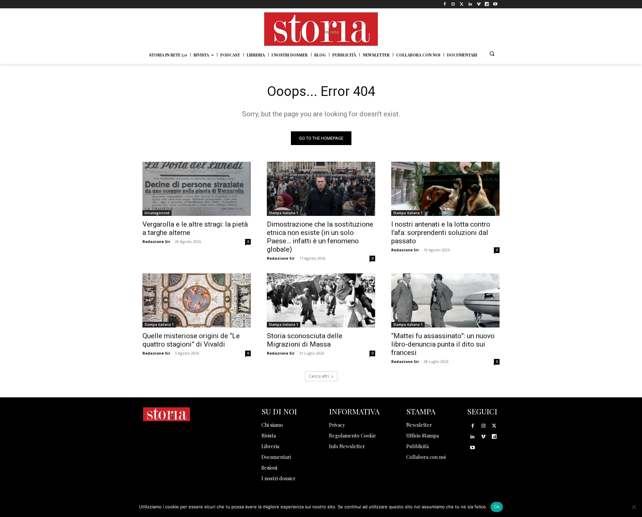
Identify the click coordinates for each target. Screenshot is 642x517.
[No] (633, 507)
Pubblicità (417, 446)
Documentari (276, 457)
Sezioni (269, 467)
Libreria (270, 446)
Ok (497, 506)
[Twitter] (461, 4)
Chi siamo (272, 424)
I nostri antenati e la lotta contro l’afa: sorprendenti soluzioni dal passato (440, 232)
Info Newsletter (347, 446)
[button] (492, 53)
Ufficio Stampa (422, 435)
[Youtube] (495, 4)
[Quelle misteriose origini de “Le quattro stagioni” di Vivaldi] (196, 300)
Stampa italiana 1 (283, 213)
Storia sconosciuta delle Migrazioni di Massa (304, 340)
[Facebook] (445, 4)
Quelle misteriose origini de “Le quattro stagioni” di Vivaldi (191, 340)
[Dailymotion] (487, 4)
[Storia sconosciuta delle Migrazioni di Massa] (321, 300)
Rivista (268, 435)
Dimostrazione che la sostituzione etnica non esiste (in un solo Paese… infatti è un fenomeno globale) (320, 236)
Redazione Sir (156, 241)
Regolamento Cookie (352, 435)
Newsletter (419, 424)
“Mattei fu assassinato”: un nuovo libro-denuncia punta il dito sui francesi (443, 344)
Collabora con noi (426, 457)
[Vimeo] (478, 4)
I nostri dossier (278, 478)
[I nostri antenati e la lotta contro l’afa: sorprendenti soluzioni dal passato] (445, 189)
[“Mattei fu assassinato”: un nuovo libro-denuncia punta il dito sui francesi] (445, 300)
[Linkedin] (470, 4)
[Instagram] (453, 4)
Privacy (337, 424)
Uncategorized (157, 213)
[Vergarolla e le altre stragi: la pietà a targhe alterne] (196, 189)
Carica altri (319, 376)
